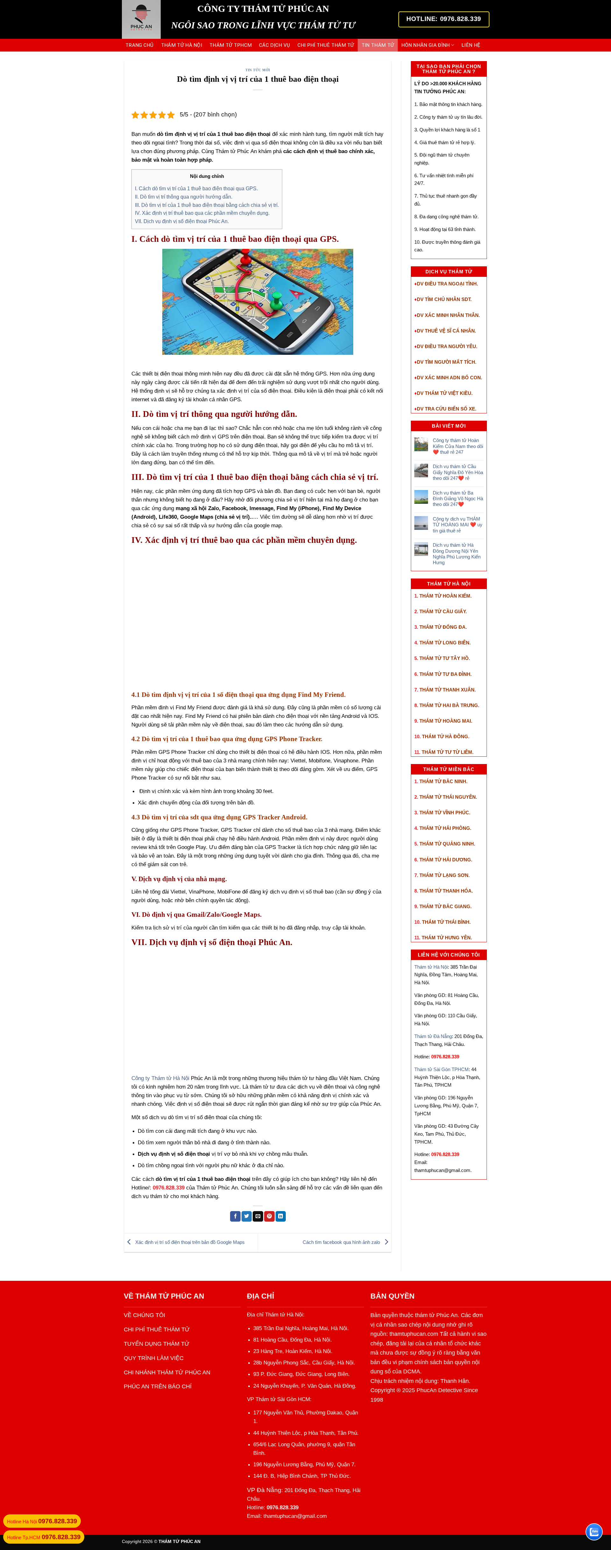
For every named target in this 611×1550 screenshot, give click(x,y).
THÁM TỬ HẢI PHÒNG (444, 828)
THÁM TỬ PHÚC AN (169, 1296)
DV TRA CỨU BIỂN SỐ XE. (446, 408)
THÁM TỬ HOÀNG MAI (445, 721)
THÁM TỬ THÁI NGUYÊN (447, 797)
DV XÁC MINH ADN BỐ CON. (449, 377)
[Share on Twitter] (247, 1216)
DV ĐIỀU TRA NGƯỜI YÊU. (447, 346)
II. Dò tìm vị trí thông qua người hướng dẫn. (183, 197)
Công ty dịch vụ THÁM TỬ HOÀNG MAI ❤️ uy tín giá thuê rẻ (457, 524)
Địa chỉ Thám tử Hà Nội (275, 1315)
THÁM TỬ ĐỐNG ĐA (442, 627)
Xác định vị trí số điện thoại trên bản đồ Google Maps (189, 1242)
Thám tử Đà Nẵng (433, 1036)
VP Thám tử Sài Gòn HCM (278, 1399)
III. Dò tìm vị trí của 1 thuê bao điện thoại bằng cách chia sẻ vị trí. (207, 205)
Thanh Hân (454, 1381)
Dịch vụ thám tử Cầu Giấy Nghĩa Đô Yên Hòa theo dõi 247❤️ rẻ (458, 472)
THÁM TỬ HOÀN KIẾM (444, 596)
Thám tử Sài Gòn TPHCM (441, 1069)
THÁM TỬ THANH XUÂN (446, 689)
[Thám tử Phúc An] (142, 19)
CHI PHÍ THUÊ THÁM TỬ (326, 45)
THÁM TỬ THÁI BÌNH (445, 922)
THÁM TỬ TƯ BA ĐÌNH (444, 674)
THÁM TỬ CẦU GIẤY (442, 611)
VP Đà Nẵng (264, 1490)
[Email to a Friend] (258, 1216)
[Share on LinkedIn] (281, 1216)
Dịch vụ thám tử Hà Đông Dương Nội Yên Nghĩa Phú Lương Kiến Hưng (457, 553)
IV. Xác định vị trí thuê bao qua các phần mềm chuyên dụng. (202, 213)
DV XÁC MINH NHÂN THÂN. (448, 315)
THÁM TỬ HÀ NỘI (181, 45)
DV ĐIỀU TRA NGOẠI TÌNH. (447, 283)
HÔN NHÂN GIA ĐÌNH (425, 45)
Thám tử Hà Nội (431, 967)
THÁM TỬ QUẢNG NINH (446, 843)
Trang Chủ (139, 45)
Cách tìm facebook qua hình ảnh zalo (342, 1242)
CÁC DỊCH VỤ (274, 45)
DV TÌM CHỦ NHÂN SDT (443, 299)
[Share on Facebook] (235, 1216)
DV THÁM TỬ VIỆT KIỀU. (445, 393)
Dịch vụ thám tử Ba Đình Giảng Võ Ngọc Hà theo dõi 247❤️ (458, 498)
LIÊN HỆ (470, 45)
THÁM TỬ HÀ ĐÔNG (445, 736)
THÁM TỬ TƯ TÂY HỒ (444, 658)
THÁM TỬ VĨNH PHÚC (444, 812)
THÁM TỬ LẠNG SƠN (443, 875)
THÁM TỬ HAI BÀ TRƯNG (448, 705)
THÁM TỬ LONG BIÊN (444, 642)
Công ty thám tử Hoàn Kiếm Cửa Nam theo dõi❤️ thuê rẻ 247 (458, 446)
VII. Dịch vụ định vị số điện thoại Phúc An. (182, 221)
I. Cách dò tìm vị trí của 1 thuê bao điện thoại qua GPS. (196, 188)
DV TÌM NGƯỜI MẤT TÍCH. (446, 362)
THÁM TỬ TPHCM (230, 45)
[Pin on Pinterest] (269, 1216)
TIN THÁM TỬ (378, 45)
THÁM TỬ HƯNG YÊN (446, 937)
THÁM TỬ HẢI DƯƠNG (445, 859)
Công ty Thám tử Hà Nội (160, 1078)
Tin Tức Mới (257, 70)
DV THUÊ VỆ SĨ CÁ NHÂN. (446, 330)
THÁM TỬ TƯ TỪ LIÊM (447, 752)
